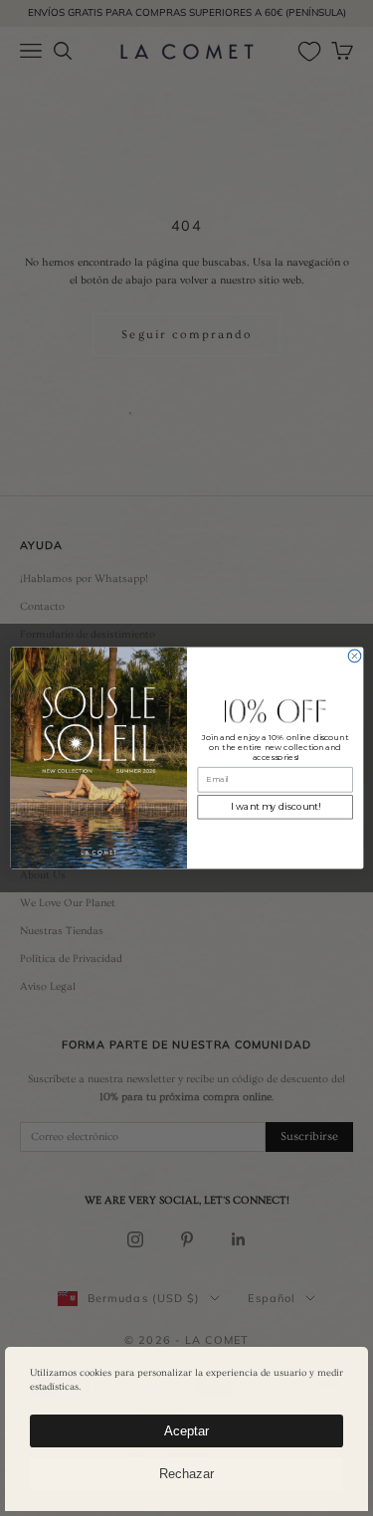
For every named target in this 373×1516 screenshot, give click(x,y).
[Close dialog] (354, 656)
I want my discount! (274, 807)
